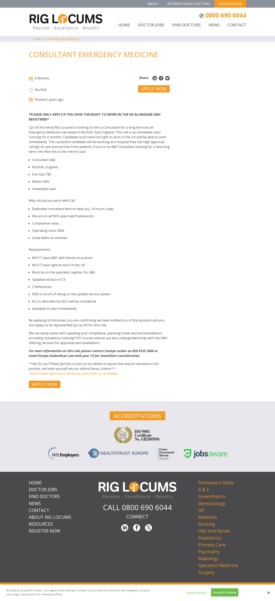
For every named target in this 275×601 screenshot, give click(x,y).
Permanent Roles (216, 482)
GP (201, 510)
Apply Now (154, 89)
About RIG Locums (50, 517)
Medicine (207, 517)
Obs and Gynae (214, 531)
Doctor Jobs (151, 25)
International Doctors (188, 4)
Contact (236, 25)
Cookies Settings (196, 592)
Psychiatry (209, 551)
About (153, 4)
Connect (137, 516)
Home (36, 39)
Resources (41, 524)
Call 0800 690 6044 (137, 507)
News (214, 25)
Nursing (206, 524)
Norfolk (41, 89)
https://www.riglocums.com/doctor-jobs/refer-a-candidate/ (74, 373)
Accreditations (137, 416)
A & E (203, 489)
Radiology (208, 558)
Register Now (230, 4)
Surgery (206, 572)
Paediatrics (209, 538)
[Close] (268, 593)
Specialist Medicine (218, 565)
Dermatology (211, 503)
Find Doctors (186, 25)
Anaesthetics (211, 496)
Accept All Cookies (224, 592)
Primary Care (211, 545)
